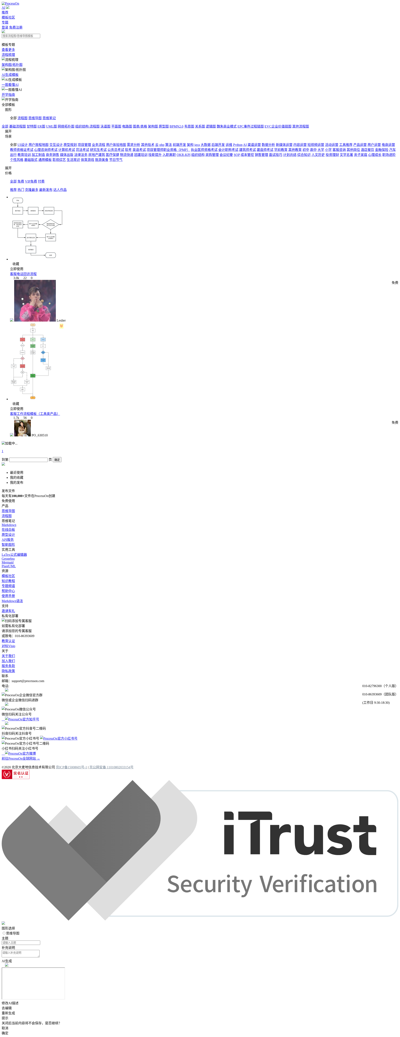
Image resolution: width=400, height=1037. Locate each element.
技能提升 (155, 155)
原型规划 (70, 145)
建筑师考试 (247, 150)
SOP (237, 155)
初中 (305, 150)
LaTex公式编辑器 (14, 554)
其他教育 (295, 150)
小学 (328, 150)
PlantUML (9, 566)
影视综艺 (59, 160)
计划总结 (289, 155)
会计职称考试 (228, 150)
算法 (168, 145)
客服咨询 (339, 150)
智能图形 (8, 544)
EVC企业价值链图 (278, 126)
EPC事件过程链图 (251, 126)
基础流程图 (17, 126)
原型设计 (8, 534)
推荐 (5, 12)
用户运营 (374, 145)
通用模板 (45, 160)
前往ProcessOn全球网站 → (21, 758)
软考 (128, 150)
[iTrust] (200, 919)
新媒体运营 (284, 145)
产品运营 (360, 145)
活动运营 (331, 145)
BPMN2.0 (176, 126)
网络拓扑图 (66, 126)
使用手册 (8, 596)
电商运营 (388, 145)
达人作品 (60, 190)
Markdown (9, 525)
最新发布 (45, 190)
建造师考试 (265, 150)
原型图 (164, 126)
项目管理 (84, 145)
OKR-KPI (183, 155)
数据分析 (268, 145)
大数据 (206, 145)
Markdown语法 (12, 601)
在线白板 (8, 529)
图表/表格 (140, 126)
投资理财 (332, 155)
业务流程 (98, 145)
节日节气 (115, 160)
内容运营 (300, 145)
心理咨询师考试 (46, 150)
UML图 (51, 126)
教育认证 (8, 641)
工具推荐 (345, 145)
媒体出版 (66, 155)
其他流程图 (300, 126)
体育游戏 (87, 160)
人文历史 (318, 155)
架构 (190, 145)
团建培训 (141, 155)
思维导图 (35, 118)
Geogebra (8, 558)
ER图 (41, 126)
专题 (5, 22)
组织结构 (198, 155)
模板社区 (8, 17)
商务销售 (52, 155)
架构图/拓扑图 (12, 64)
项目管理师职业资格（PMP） (168, 150)
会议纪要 (226, 155)
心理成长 (374, 155)
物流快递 (126, 155)
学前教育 (281, 150)
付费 (41, 181)
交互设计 (56, 145)
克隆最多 (31, 190)
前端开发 (179, 145)
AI (3, 7)
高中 (313, 150)
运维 (229, 145)
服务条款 (8, 666)
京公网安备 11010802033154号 (111, 767)
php (161, 145)
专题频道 (8, 586)
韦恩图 (189, 126)
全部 (5, 126)
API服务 (8, 539)
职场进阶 (389, 155)
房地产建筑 (96, 155)
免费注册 (15, 27)
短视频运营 (316, 145)
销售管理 (261, 155)
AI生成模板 (10, 74)
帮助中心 (8, 591)
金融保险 (381, 150)
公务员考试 (116, 150)
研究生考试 (98, 150)
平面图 (116, 126)
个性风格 (16, 160)
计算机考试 (66, 150)
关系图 (200, 126)
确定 (57, 459)
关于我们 (8, 656)
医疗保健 (112, 155)
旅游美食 (101, 160)
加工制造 (38, 155)
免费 (21, 181)
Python (237, 145)
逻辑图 (211, 126)
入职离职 (169, 155)
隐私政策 (8, 671)
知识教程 (8, 581)
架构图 (153, 126)
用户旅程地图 (39, 145)
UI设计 (23, 145)
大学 (321, 150)
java (197, 145)
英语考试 (139, 150)
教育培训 (24, 155)
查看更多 (8, 49)
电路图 (127, 126)
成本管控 (247, 155)
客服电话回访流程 (23, 274)
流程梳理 (8, 54)
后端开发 (218, 145)
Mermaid (8, 562)
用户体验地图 (116, 145)
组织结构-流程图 (87, 126)
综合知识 (304, 155)
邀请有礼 (8, 611)
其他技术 (147, 145)
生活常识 (73, 160)
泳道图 (105, 126)
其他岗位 (353, 150)
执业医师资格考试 (204, 150)
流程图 (23, 118)
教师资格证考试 (21, 150)
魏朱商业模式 (227, 126)
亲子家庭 (360, 155)
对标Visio (8, 646)
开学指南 (8, 94)
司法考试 (82, 150)
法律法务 (81, 155)
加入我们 (8, 661)
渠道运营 (254, 145)
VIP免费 (31, 181)
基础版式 (31, 160)
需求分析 (133, 145)
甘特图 (32, 126)
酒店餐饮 (367, 150)
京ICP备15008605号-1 (71, 767)
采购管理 (212, 155)
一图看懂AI (10, 84)
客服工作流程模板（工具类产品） (35, 414)
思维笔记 (49, 118)
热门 (21, 190)
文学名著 (346, 155)
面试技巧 (275, 155)
